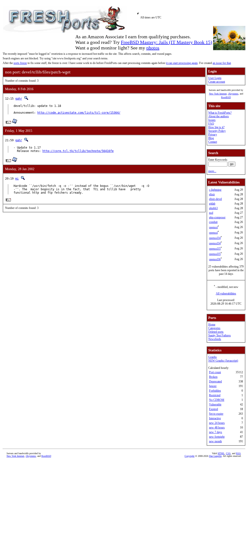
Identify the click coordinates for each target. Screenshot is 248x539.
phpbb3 (213, 208)
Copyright (189, 456)
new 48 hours (217, 427)
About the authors (218, 116)
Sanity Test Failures (219, 335)
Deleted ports (216, 331)
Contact (212, 141)
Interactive (215, 418)
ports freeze (20, 63)
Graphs (212, 357)
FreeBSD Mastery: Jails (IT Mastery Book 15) (166, 42)
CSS (228, 453)
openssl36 (215, 259)
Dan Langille (215, 456)
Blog (211, 138)
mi (17, 178)
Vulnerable (215, 404)
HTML (221, 453)
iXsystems (233, 93)
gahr (18, 98)
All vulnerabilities (226, 293)
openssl (213, 227)
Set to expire (216, 413)
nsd (211, 212)
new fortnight (217, 436)
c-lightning (215, 189)
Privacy (212, 134)
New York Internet (218, 93)
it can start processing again (182, 63)
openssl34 (215, 238)
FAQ (211, 123)
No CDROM (216, 400)
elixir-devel (215, 199)
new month (215, 441)
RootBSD (226, 97)
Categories (214, 328)
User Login (214, 78)
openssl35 (215, 248)
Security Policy (217, 131)
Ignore (213, 386)
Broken (213, 377)
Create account (216, 81)
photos (152, 47)
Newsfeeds (214, 339)
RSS (238, 453)
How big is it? (216, 127)
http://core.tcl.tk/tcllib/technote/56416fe (78, 151)
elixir (212, 194)
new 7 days (215, 432)
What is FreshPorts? (220, 112)
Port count (215, 372)
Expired (213, 409)
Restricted (214, 395)
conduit (213, 222)
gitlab (212, 203)
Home (211, 324)
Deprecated (215, 381)
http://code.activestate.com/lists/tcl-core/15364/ (78, 112)
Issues (212, 120)
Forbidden (215, 390)
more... (212, 171)
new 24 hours (217, 423)
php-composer (217, 217)
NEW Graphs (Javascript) (223, 360)
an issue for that (222, 63)
